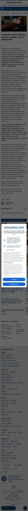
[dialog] (14, 255)
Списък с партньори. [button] (8, 262)
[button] (14, 250)
